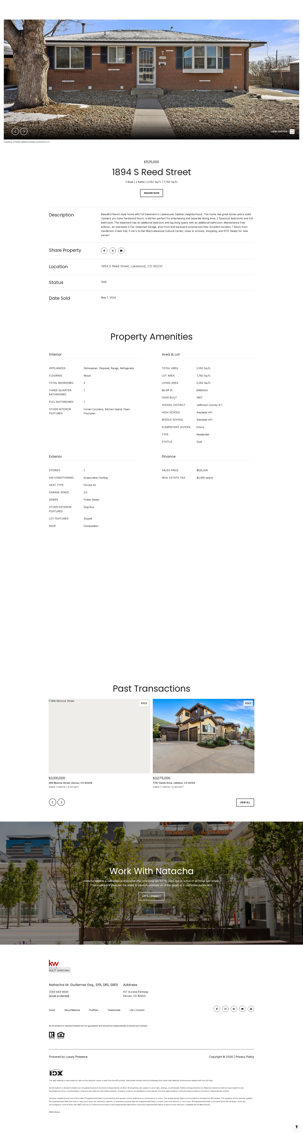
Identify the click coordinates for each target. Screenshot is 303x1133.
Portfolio (93, 1010)
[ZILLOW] (251, 1009)
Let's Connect (137, 1010)
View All (245, 802)
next (23, 131)
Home (52, 1010)
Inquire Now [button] (151, 193)
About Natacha (72, 1010)
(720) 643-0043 (58, 991)
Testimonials (114, 1010)
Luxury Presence (76, 1056)
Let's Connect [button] (151, 896)
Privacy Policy (244, 1056)
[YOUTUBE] (242, 1009)
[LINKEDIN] (234, 1009)
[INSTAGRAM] (225, 1009)
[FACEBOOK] (217, 1009)
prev (15, 131)
